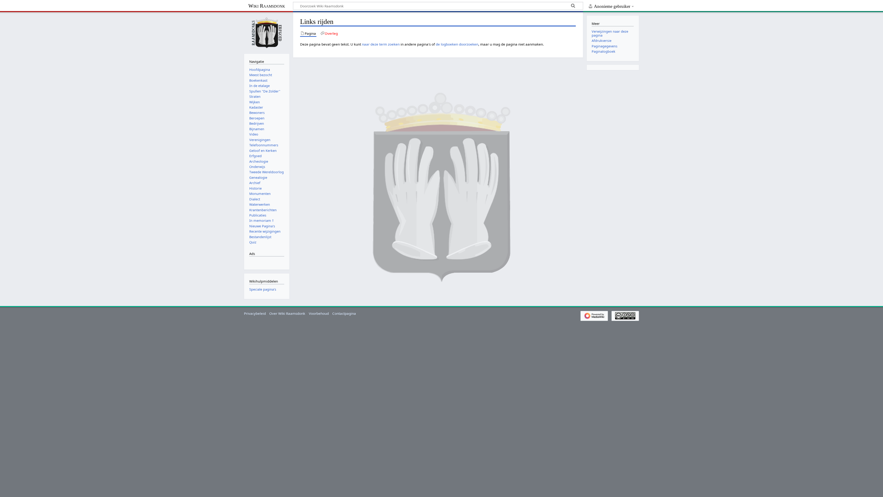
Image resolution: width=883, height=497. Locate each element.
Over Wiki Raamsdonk (287, 313)
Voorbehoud (319, 313)
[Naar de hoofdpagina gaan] (267, 32)
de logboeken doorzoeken (457, 44)
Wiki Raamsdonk (266, 6)
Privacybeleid (255, 313)
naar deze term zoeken (381, 44)
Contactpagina (344, 313)
